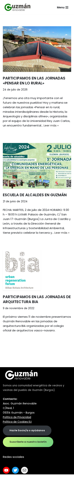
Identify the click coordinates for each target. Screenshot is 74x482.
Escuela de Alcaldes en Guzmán (35, 195)
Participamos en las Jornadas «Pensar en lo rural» (34, 80)
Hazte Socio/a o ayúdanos (27, 430)
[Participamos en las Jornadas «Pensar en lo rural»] (37, 49)
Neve (6, 478)
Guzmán (37, 390)
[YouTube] (6, 470)
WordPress (47, 478)
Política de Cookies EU (17, 422)
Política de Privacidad (17, 417)
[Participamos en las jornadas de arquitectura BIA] (37, 270)
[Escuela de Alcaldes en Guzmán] (37, 166)
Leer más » (51, 125)
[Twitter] (15, 470)
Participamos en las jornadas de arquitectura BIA (37, 299)
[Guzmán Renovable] (17, 7)
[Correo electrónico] (24, 470)
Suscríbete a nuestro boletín (28, 442)
